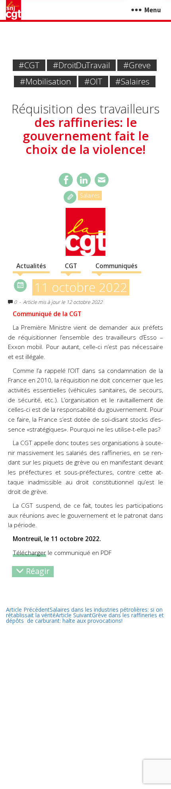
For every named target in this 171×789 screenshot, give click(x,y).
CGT (71, 266)
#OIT (93, 81)
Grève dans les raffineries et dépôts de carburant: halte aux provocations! (85, 617)
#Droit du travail (81, 65)
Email (102, 180)
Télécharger (29, 553)
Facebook (66, 180)
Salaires (90, 195)
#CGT (29, 65)
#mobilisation (45, 81)
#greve (137, 65)
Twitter (84, 180)
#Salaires (132, 81)
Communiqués (116, 266)
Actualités (31, 266)
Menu (152, 10)
